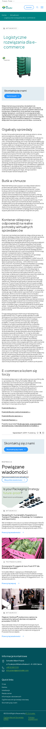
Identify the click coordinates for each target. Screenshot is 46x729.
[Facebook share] (38, 433)
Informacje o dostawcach (11, 696)
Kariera (4, 687)
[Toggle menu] (42, 7)
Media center (7, 693)
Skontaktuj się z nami (9, 703)
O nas (4, 684)
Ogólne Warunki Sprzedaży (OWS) (14, 718)
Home (4, 15)
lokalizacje (6, 690)
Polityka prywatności (33, 718)
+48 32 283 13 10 (12, 667)
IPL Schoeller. (30, 713)
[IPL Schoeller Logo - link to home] (7, 7)
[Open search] (37, 7)
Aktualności (14, 15)
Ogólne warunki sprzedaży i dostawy (15, 699)
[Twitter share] (40, 433)
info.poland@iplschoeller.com (17, 670)
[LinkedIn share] (43, 433)
